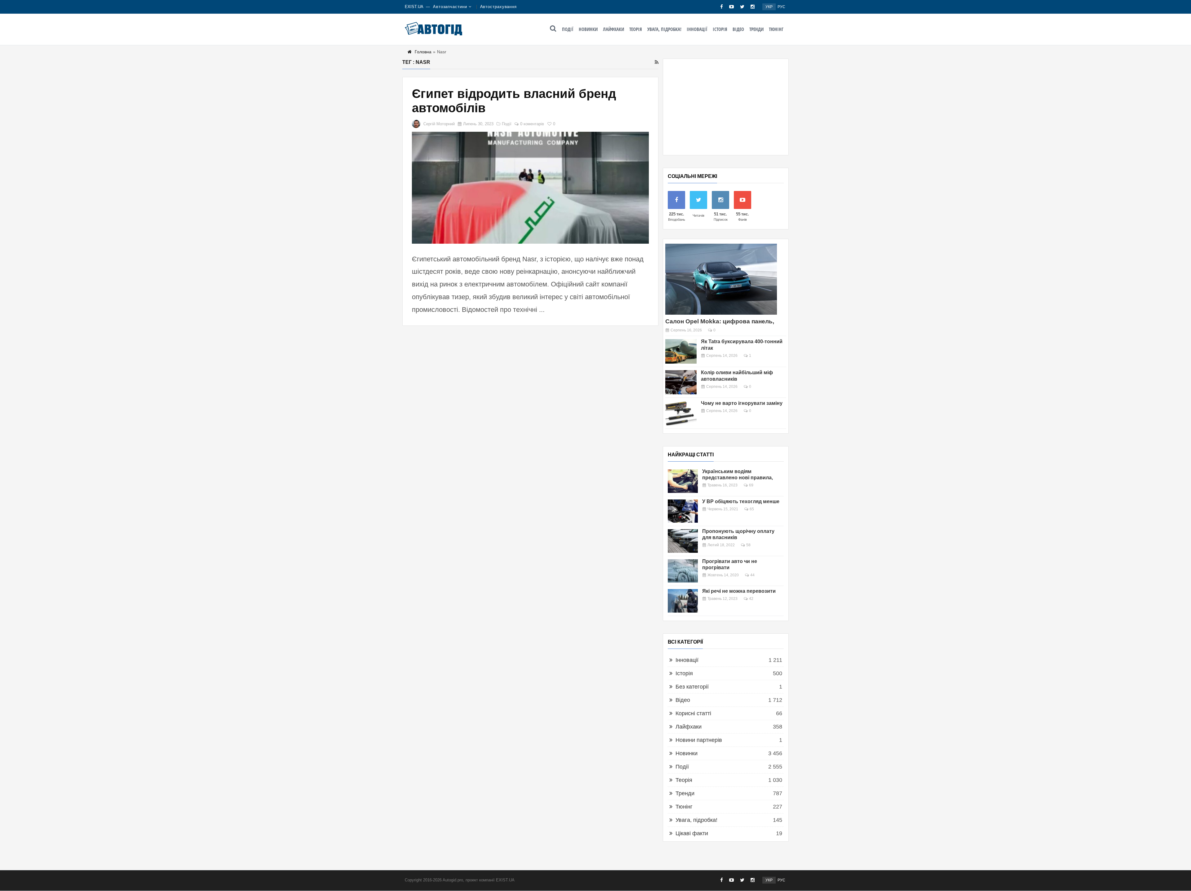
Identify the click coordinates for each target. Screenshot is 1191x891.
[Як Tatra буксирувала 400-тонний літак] (681, 351)
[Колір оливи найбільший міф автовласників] (681, 382)
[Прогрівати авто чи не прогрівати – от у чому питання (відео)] (683, 571)
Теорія (635, 29)
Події (567, 29)
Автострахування (498, 6)
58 (748, 545)
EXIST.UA (414, 6)
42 (751, 598)
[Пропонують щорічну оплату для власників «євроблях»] (683, 541)
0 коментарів (532, 124)
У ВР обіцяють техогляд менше (740, 501)
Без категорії (692, 687)
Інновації (697, 29)
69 (751, 485)
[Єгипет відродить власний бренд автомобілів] (530, 188)
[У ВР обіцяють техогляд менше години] (683, 511)
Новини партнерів (699, 740)
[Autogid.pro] (433, 28)
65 (752, 509)
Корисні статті (693, 713)
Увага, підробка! (664, 29)
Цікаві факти (692, 833)
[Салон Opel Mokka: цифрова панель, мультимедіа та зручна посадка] (721, 279)
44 (752, 575)
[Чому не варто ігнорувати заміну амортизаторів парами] (681, 413)
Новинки (588, 29)
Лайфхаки (613, 29)
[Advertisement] (726, 107)
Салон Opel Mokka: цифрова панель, (719, 321)
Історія (720, 29)
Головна (423, 51)
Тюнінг (776, 29)
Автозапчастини (450, 6)
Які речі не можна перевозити (739, 591)
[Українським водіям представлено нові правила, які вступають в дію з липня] (683, 481)
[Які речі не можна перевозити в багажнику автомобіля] (683, 601)
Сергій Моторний (439, 124)
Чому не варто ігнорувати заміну (742, 403)
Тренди (756, 29)
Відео (738, 29)
